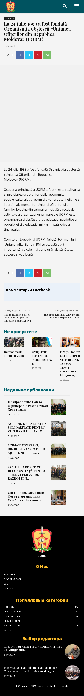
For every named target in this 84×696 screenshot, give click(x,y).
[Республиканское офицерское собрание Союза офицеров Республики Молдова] (72, 672)
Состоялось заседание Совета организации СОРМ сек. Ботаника (26, 496)
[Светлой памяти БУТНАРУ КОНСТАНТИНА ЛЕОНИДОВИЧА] (72, 651)
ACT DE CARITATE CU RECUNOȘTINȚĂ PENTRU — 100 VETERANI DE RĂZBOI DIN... (27, 473)
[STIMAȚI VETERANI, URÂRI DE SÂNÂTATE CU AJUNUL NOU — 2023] (58, 450)
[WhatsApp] (47, 55)
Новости (9, 18)
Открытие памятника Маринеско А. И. (42, 357)
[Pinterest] (38, 55)
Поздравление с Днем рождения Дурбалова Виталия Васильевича (17, 317)
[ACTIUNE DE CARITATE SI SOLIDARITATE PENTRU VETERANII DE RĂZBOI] (58, 428)
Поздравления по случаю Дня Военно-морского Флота (62, 316)
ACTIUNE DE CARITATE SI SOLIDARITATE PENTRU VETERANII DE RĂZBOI (28, 427)
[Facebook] (20, 55)
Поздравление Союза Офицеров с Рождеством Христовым (28, 405)
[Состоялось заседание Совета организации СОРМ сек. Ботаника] (58, 497)
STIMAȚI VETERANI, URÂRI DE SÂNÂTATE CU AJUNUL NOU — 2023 (26, 449)
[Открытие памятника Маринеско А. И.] (42, 342)
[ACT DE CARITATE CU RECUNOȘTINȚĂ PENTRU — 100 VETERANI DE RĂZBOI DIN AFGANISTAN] (58, 472)
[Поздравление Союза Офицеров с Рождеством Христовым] (58, 407)
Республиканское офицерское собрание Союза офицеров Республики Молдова (30, 669)
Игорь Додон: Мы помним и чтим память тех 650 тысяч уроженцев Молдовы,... (70, 363)
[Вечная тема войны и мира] (14, 342)
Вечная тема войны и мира (14, 354)
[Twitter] (29, 55)
